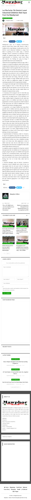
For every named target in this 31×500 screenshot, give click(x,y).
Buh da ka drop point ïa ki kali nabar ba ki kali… (16, 382)
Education (13, 489)
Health (18, 489)
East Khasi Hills (15, 359)
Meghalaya (12, 487)
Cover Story (7, 489)
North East (19, 487)
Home (7, 487)
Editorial (25, 489)
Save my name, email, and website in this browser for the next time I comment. (15, 289)
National (25, 487)
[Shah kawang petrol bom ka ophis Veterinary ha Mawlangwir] (8, 240)
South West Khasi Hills (7, 18)
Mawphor (6, 497)
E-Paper (16, 491)
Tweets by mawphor (7, 436)
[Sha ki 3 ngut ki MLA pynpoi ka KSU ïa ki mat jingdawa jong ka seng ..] (22, 223)
